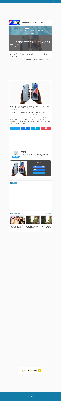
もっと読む (48, 213)
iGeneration (13, 109)
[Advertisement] (30, 11)
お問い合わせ (30, 396)
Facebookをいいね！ (39, 169)
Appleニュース (12, 39)
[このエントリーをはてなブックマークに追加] (35, 128)
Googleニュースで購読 (39, 166)
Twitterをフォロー (40, 173)
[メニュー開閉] (56, 1)
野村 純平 (24, 152)
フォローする (16, 156)
